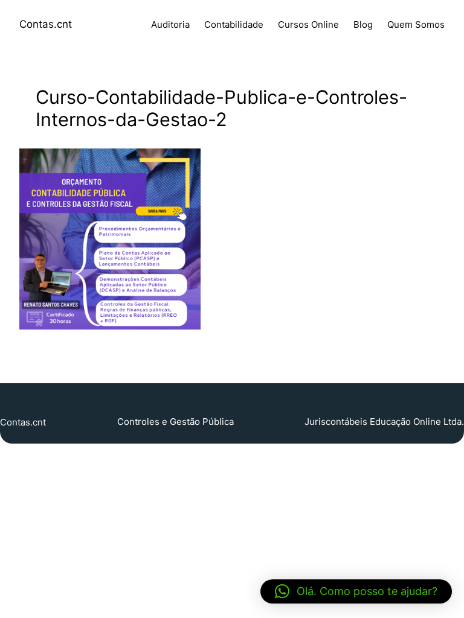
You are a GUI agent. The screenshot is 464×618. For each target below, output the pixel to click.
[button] (356, 591)
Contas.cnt (45, 24)
